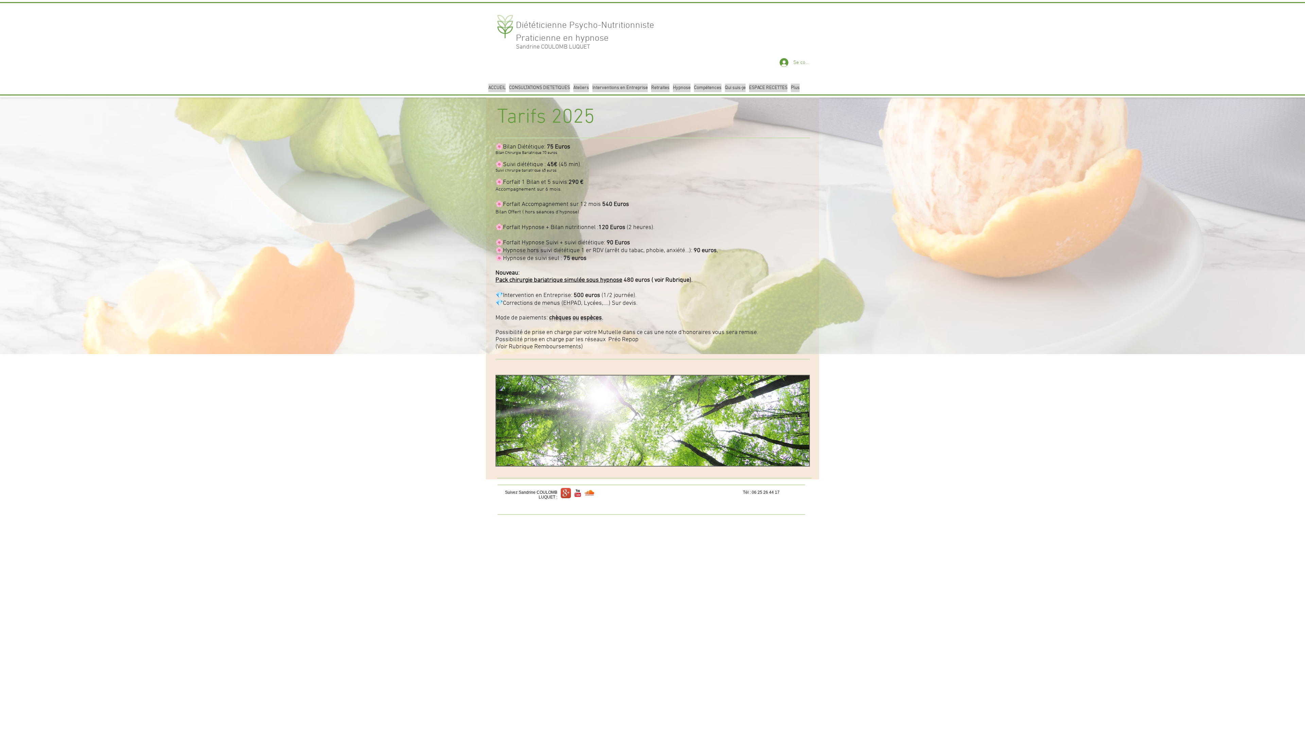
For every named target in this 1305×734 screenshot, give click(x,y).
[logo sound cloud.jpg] (590, 493)
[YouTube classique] (578, 493)
